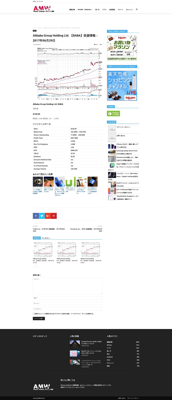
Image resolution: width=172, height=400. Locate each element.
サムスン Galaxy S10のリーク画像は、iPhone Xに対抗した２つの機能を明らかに (59, 191)
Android (109, 357)
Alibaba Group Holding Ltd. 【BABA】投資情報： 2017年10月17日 (43, 260)
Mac (108, 354)
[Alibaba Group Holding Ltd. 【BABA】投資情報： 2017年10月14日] (67, 249)
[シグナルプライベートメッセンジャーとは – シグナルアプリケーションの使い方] (75, 362)
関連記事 (37, 238)
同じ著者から (46, 238)
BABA (40, 28)
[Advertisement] (86, 20)
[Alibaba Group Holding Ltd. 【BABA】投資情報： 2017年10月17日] (44, 249)
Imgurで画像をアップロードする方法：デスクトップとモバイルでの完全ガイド (123, 167)
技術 (108, 366)
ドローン (120, 9)
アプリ (104, 9)
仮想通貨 (112, 9)
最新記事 (72, 9)
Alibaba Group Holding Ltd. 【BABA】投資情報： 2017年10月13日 (90, 260)
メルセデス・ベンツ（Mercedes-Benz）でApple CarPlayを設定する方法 (123, 176)
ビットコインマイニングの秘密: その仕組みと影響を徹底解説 (37, 190)
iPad (108, 360)
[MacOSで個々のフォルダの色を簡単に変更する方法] (75, 353)
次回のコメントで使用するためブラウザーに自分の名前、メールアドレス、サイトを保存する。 (64, 313)
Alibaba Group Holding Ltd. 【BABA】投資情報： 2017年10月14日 (67, 260)
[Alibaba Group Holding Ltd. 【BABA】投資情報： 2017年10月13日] (91, 249)
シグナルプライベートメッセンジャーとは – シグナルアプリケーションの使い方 (91, 362)
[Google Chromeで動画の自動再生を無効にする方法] (75, 344)
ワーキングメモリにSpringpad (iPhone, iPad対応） (81, 190)
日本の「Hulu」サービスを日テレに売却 (70, 189)
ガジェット (129, 9)
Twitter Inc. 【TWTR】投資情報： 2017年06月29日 (49, 230)
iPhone (109, 345)
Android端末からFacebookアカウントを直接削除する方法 (92, 190)
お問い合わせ (121, 136)
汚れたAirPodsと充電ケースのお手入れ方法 (48, 189)
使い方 (97, 9)
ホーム (34, 28)
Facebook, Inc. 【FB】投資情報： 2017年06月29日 (86, 230)
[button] (136, 10)
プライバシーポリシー (123, 127)
